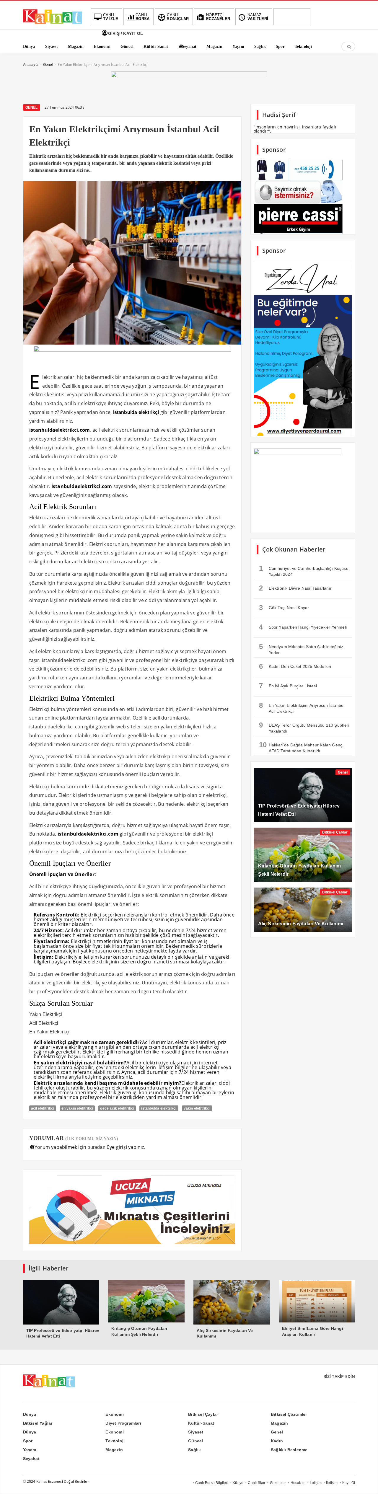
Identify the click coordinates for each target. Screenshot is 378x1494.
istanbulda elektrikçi (158, 1108)
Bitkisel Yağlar (38, 1423)
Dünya (29, 1414)
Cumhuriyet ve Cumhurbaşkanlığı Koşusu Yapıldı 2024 (303, 570)
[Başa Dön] (368, 1484)
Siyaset (195, 1432)
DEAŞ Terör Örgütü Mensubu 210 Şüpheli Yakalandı (304, 727)
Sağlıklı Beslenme (289, 1449)
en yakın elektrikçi (77, 1108)
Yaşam (29, 1449)
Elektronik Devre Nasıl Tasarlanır (295, 588)
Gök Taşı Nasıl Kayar (284, 607)
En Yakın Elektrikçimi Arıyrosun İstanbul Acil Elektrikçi (302, 707)
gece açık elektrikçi (117, 1108)
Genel (31, 107)
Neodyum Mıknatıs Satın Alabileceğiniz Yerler (301, 648)
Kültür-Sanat (201, 1423)
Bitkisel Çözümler (289, 1414)
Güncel (195, 1440)
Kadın (277, 1440)
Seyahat (31, 1458)
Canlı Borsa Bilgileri (211, 1483)
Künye (238, 1483)
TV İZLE (110, 17)
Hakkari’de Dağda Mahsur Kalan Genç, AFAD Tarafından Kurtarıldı (301, 747)
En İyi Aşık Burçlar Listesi (288, 686)
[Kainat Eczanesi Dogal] (52, 23)
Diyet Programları (123, 1423)
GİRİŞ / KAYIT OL (125, 33)
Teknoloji (115, 1440)
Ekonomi (114, 1414)
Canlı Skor (256, 1483)
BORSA (142, 17)
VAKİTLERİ (257, 17)
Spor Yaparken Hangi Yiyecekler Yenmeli (303, 627)
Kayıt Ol (348, 1483)
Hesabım (298, 1483)
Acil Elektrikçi (43, 1023)
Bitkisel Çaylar (335, 832)
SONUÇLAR (178, 17)
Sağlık (194, 1449)
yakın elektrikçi (197, 1108)
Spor (28, 1440)
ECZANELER (218, 17)
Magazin (279, 1423)
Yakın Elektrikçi (45, 1014)
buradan (96, 1147)
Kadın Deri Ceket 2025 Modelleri (295, 666)
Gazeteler (278, 1483)
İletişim (316, 1483)
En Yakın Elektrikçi (49, 1031)
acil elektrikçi (42, 1108)
